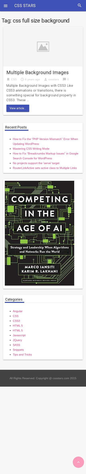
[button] (5, 5)
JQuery (17, 340)
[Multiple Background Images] (43, 46)
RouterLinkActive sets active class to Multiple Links (45, 168)
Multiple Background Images (37, 72)
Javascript (19, 335)
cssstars (53, 79)
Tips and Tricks (22, 354)
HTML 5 (18, 325)
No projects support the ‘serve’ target (36, 163)
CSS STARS (25, 5)
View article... (18, 108)
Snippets (18, 349)
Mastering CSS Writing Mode (31, 148)
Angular (18, 311)
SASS (16, 344)
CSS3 (16, 320)
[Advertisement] (43, 430)
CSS (14, 79)
